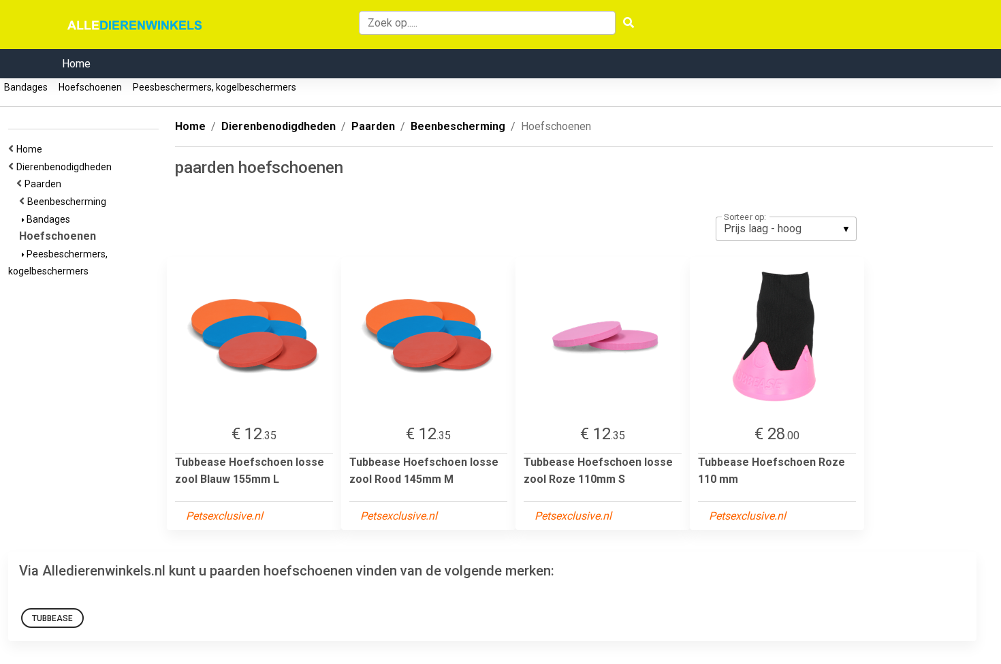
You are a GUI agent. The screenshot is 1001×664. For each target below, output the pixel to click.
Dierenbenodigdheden (66, 166)
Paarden (45, 183)
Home (76, 63)
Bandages (26, 87)
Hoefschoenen (90, 87)
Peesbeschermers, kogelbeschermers (214, 87)
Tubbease (52, 618)
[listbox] (786, 229)
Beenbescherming (68, 201)
